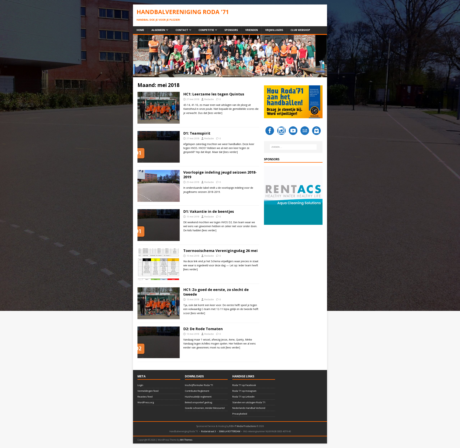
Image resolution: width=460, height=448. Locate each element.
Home (140, 30)
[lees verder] (215, 113)
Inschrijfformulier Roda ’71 (199, 385)
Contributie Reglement (197, 390)
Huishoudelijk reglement (198, 396)
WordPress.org (145, 402)
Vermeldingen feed (147, 390)
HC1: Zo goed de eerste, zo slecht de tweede (216, 292)
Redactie (209, 99)
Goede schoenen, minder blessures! (205, 408)
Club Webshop (300, 30)
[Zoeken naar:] (293, 147)
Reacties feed (145, 396)
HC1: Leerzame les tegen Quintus (213, 94)
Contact (182, 30)
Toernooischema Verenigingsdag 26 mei (220, 250)
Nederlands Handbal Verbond (248, 408)
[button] (293, 195)
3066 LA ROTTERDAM (229, 431)
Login (140, 385)
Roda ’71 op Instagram (244, 390)
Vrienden (251, 30)
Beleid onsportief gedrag (198, 402)
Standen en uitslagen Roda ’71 (248, 402)
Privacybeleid (239, 413)
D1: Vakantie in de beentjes (208, 211)
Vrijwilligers (274, 30)
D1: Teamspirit (196, 133)
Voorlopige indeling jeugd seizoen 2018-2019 (220, 174)
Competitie (206, 30)
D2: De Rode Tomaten (203, 328)
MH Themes (186, 439)
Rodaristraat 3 (208, 431)
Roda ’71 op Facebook (244, 385)
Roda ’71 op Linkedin (243, 396)
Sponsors (231, 30)
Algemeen (158, 30)
